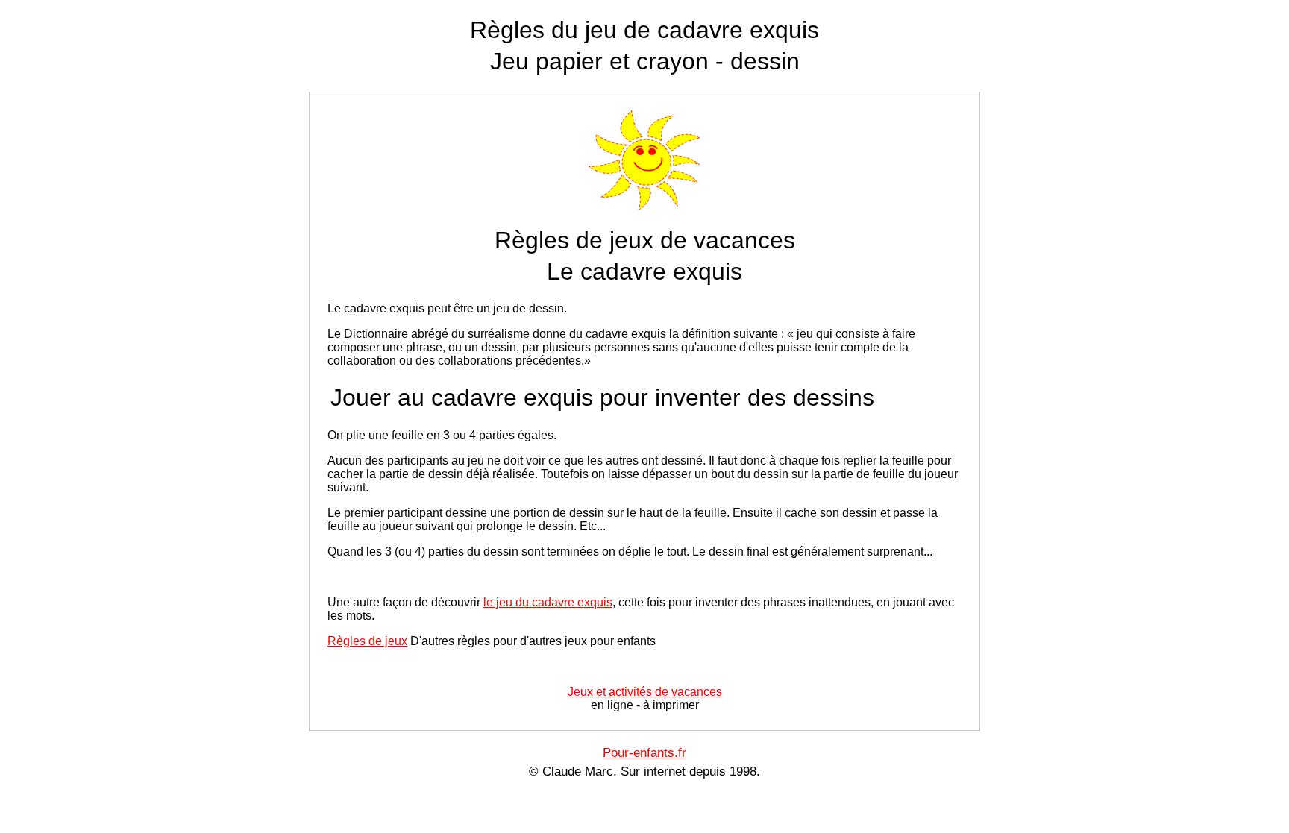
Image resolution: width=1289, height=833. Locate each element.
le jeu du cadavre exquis (547, 602)
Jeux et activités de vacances (645, 691)
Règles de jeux (367, 641)
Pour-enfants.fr (644, 753)
